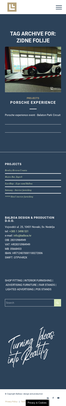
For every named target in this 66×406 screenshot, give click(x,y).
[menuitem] (56, 7)
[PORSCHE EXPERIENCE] (33, 69)
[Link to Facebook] (53, 398)
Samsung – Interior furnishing (18, 189)
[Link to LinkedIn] (48, 398)
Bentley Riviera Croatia (16, 170)
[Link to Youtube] (58, 398)
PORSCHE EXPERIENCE (33, 102)
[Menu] (56, 7)
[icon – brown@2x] (27, 7)
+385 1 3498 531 (19, 231)
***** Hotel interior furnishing (19, 196)
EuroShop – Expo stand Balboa (18, 183)
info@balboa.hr (22, 235)
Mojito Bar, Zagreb (13, 176)
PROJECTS (33, 98)
